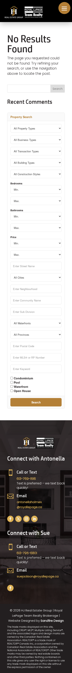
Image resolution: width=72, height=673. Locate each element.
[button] (64, 8)
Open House (22, 390)
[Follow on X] (18, 519)
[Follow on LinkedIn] (34, 519)
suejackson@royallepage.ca (38, 576)
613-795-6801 (27, 553)
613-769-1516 (26, 478)
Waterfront (20, 386)
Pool (16, 382)
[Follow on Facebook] (10, 519)
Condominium (23, 378)
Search (36, 402)
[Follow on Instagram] (26, 519)
